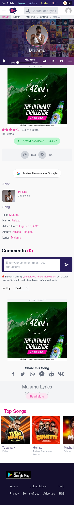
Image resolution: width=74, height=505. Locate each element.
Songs (44, 17)
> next (61, 61)
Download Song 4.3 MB (40, 141)
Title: (5, 215)
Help (61, 486)
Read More (37, 396)
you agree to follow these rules (39, 276)
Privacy (14, 493)
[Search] (27, 10)
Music (16, 17)
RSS (62, 493)
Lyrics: (6, 237)
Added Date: (10, 226)
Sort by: (6, 288)
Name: (6, 220)
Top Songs (15, 410)
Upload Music (38, 486)
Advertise (49, 493)
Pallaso (30, 17)
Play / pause (4, 61)
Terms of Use (31, 493)
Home (5, 17)
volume (44, 61)
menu (70, 61)
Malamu (57, 17)
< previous (53, 61)
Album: (6, 232)
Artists (14, 486)
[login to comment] (37, 264)
